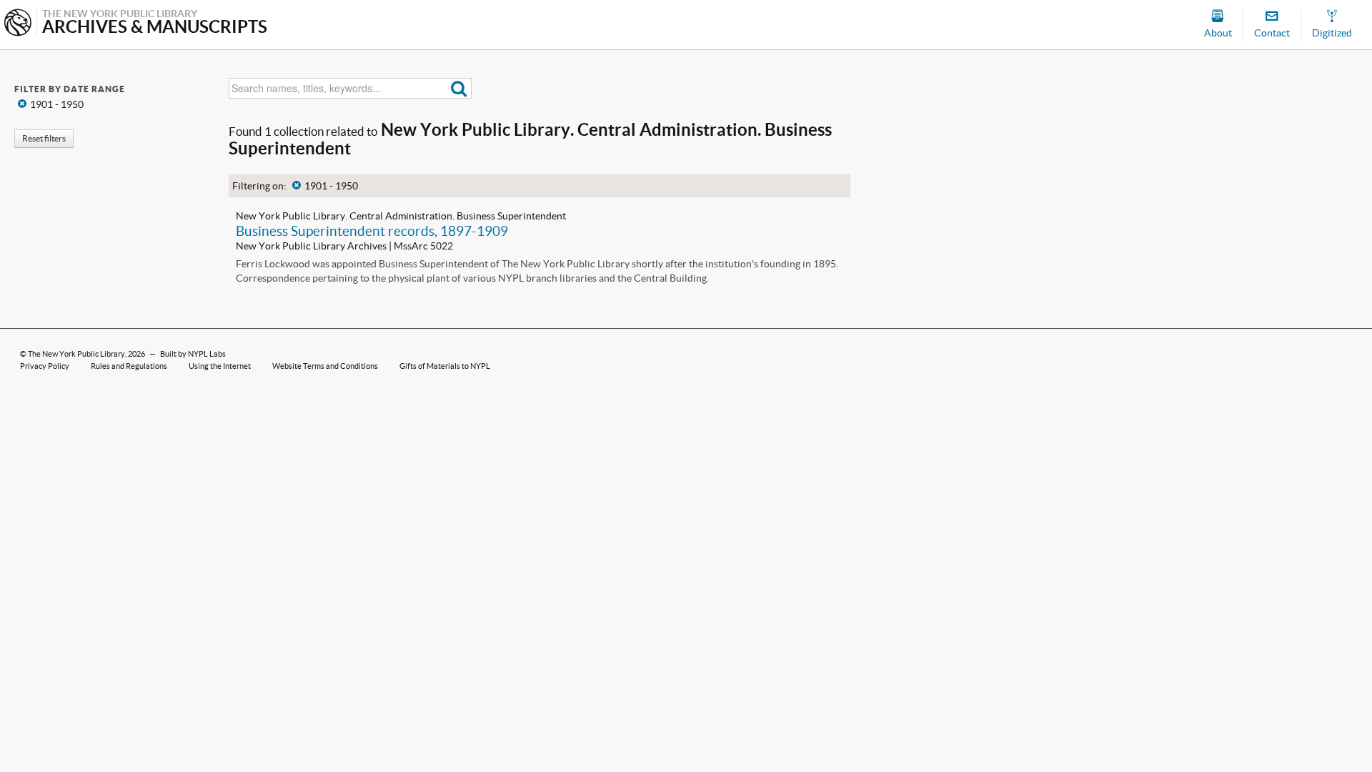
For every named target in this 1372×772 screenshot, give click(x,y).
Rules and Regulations (129, 366)
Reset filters (44, 138)
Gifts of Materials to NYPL (444, 366)
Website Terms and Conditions (325, 366)
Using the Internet (220, 366)
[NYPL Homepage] (17, 24)
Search (459, 88)
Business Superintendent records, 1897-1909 (372, 231)
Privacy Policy (44, 366)
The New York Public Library (76, 354)
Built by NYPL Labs (193, 354)
